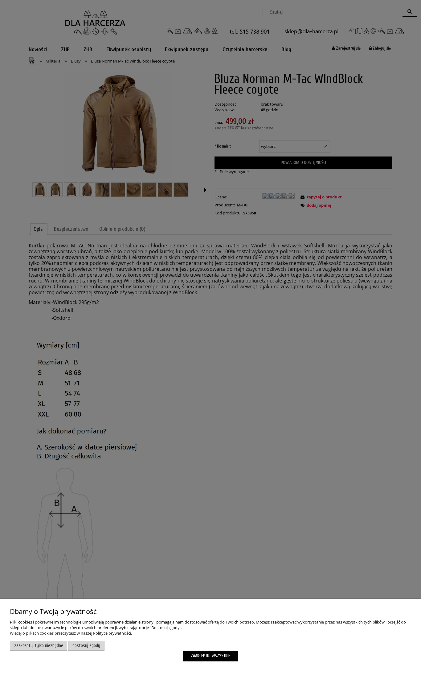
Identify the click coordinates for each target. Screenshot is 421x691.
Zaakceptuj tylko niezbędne (38, 645)
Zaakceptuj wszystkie (210, 655)
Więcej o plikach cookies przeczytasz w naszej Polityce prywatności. (71, 633)
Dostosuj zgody (86, 645)
